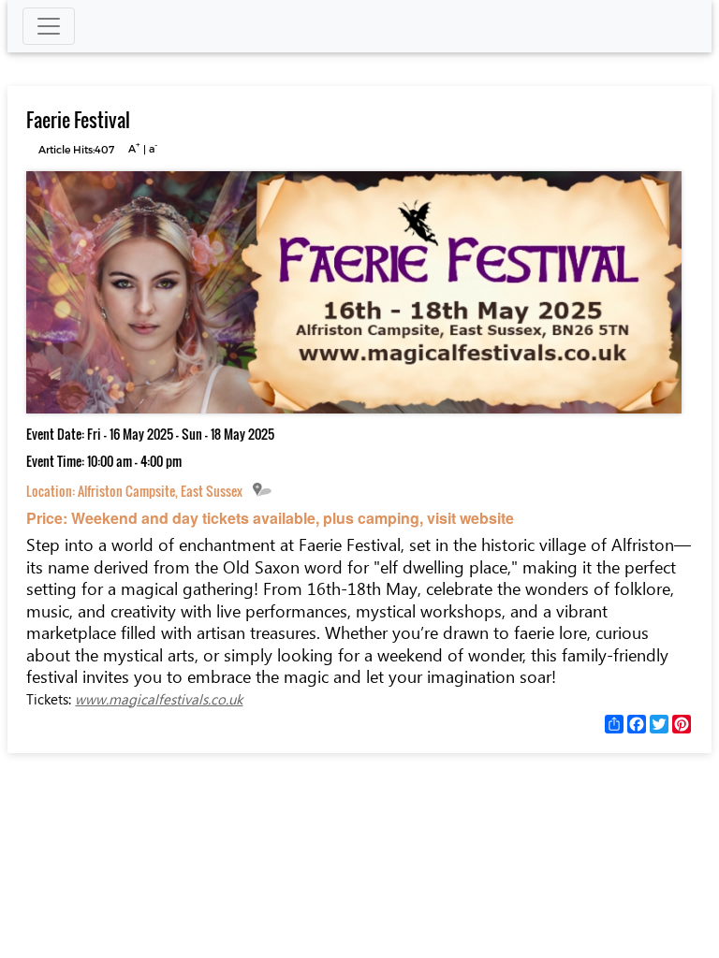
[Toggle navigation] (48, 26)
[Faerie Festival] (354, 408)
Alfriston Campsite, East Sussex (160, 491)
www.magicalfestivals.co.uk (158, 698)
